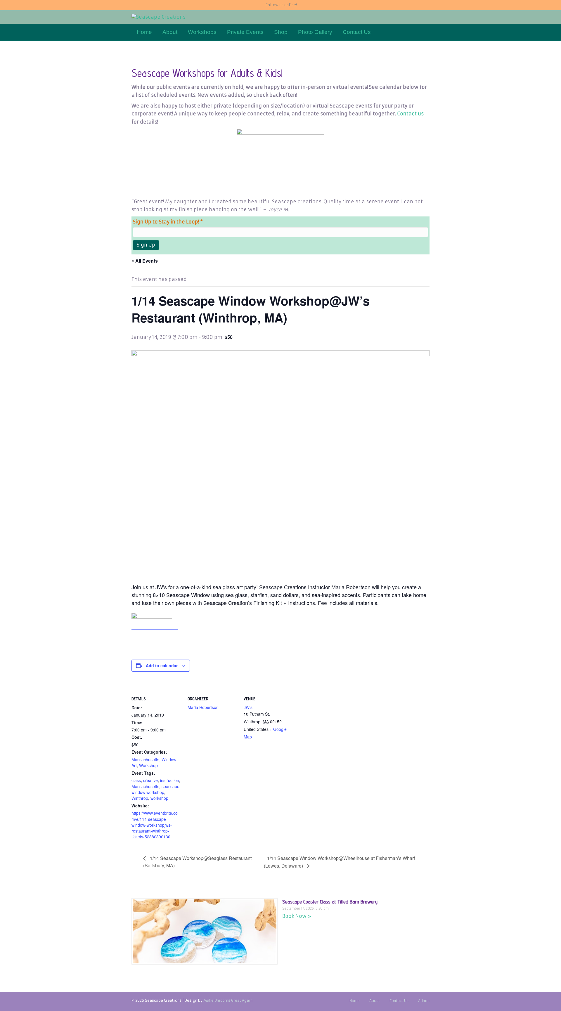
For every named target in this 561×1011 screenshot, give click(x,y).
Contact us (410, 114)
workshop (159, 798)
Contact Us (357, 32)
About (169, 32)
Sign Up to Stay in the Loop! (168, 222)
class (136, 780)
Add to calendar (162, 665)
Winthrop (139, 798)
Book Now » (296, 916)
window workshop (147, 792)
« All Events (144, 260)
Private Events (245, 32)
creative (150, 780)
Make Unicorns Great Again (227, 1000)
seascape (170, 786)
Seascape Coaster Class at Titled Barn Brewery (330, 902)
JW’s (248, 707)
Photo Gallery (315, 32)
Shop (281, 32)
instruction (169, 780)
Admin (424, 1000)
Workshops (202, 32)
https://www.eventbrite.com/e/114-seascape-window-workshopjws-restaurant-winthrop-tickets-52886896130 (154, 825)
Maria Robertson (203, 707)
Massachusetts (145, 759)
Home (144, 32)
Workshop (148, 765)
